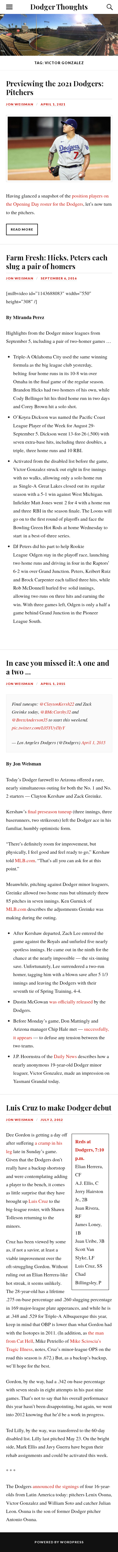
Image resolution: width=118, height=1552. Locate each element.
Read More (22, 229)
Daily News (65, 1056)
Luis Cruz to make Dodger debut (58, 1107)
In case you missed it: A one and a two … (57, 667)
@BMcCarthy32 (55, 712)
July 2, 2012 (52, 1120)
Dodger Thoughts (59, 6)
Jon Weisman (19, 104)
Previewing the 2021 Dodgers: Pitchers (54, 88)
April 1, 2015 (53, 684)
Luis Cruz (38, 1201)
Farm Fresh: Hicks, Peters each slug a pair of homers (57, 262)
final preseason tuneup (50, 811)
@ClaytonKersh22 (57, 704)
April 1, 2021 (53, 104)
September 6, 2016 (59, 278)
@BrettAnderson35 (29, 720)
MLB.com (25, 860)
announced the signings (56, 1486)
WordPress (72, 1542)
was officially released (71, 1001)
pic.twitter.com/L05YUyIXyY (38, 728)
